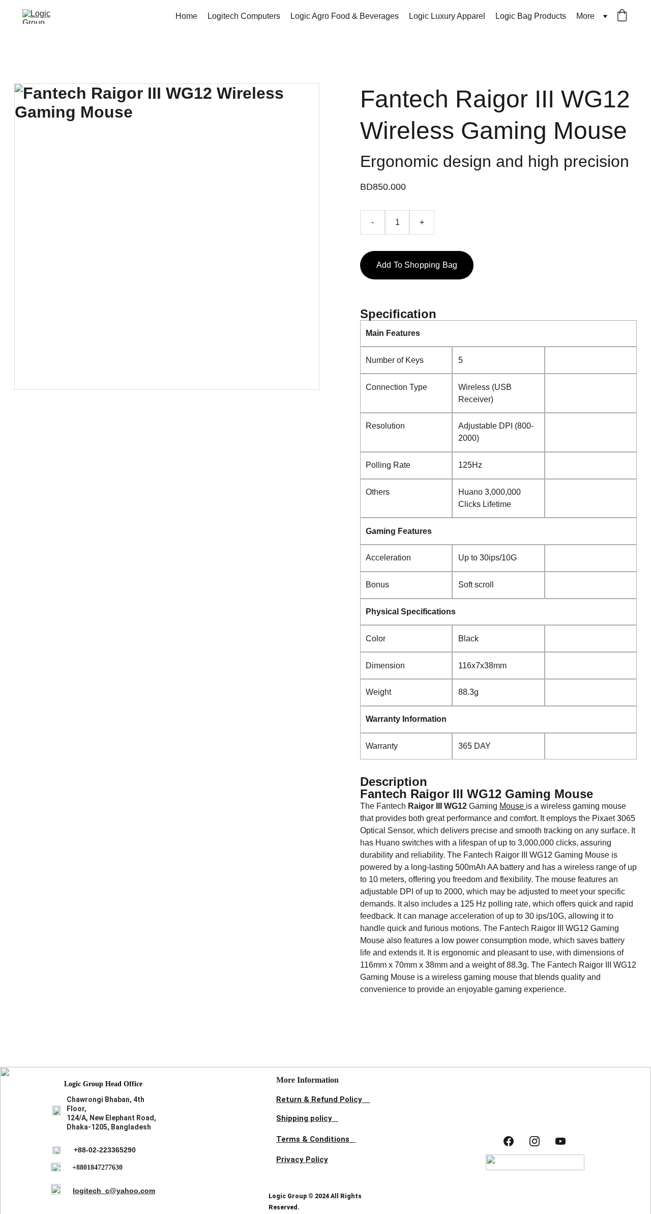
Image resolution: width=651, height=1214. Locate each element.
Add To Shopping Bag (416, 265)
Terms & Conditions (312, 1139)
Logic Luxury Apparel (447, 16)
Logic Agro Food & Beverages (344, 16)
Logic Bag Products (530, 16)
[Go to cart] (622, 16)
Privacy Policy (302, 1159)
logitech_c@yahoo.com (114, 1191)
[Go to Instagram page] (534, 1141)
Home (186, 16)
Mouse (512, 806)
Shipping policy (304, 1118)
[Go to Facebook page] (509, 1141)
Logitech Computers (244, 16)
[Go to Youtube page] (560, 1141)
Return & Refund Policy (319, 1099)
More (585, 16)
